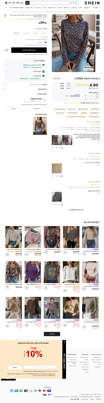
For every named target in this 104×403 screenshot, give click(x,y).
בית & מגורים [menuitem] (29, 7)
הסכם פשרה (98, 367)
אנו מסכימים (47, 387)
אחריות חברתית (97, 362)
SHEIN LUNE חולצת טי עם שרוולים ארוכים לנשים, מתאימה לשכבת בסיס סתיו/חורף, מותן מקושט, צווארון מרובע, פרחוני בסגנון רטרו (13, 284)
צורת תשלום (73, 359)
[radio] (43, 33)
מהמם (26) (84, 113)
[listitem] (40, 126)
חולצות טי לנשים (62, 12)
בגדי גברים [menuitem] (38, 7)
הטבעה (92, 399)
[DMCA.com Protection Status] (44, 394)
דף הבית (98, 12)
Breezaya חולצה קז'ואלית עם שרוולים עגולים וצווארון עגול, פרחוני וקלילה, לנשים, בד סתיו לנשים (90, 251)
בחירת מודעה (84, 399)
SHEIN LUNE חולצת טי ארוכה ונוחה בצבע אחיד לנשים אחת (33, 284)
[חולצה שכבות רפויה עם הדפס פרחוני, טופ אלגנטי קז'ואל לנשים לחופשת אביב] (13, 237)
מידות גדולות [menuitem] (51, 7)
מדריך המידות (84, 367)
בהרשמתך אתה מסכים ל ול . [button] (40, 371)
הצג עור (52, 334)
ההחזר (86, 372)
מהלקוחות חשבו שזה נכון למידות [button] (35, 39)
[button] (9, 3)
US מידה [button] (39, 28)
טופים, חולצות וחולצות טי (74, 12)
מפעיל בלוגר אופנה (96, 359)
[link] (18, 3)
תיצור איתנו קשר (72, 357)
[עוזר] (62, 148)
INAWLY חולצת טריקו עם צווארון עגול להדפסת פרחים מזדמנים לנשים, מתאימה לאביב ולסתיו (52, 284)
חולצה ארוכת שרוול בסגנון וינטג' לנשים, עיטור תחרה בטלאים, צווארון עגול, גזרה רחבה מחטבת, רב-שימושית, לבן (71, 284)
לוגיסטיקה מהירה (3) (59, 109)
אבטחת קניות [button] (37, 76)
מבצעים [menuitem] (74, 7)
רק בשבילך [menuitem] (87, 7)
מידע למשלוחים (84, 357)
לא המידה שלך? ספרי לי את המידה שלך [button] (36, 45)
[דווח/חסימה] (53, 148)
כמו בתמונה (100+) (72, 113)
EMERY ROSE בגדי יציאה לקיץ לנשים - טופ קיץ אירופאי (71, 249)
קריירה (99, 364)
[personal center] (22, 3)
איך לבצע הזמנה (84, 362)
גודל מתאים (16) (94, 113)
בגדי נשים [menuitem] (67, 7)
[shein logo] (92, 3)
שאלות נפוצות (72, 366)
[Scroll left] (8, 8)
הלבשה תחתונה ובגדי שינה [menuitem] (15, 7)
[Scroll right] (6, 8)
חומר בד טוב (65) (83, 109)
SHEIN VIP (85, 369)
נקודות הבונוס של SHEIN (71, 362)
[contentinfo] (26, 391)
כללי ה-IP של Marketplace (61, 396)
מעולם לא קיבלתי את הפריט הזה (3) (76, 116)
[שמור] (7, 50)
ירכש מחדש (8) (95, 109)
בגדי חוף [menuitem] (59, 7)
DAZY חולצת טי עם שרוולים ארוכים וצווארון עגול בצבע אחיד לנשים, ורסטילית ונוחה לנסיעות (52, 322)
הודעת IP (98, 399)
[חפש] (27, 3)
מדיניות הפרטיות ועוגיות (87, 396)
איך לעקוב (85, 364)
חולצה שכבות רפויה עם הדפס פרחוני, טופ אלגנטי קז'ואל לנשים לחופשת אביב (13, 249)
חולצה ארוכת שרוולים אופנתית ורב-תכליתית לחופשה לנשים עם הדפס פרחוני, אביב (52, 249)
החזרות (86, 359)
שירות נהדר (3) (60, 113)
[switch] (66, 103)
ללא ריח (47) (71, 109)
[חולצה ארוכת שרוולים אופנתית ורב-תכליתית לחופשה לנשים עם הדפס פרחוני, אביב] (52, 237)
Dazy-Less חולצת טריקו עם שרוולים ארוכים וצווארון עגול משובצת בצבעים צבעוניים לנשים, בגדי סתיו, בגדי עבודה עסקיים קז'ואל (90, 322)
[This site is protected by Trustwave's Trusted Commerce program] (49, 394)
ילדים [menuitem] (44, 7)
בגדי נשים (84, 12)
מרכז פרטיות (98, 396)
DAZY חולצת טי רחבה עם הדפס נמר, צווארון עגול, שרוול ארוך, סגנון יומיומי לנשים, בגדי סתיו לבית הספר (33, 322)
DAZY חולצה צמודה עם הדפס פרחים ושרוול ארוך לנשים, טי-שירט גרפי (13, 322)
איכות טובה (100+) (94, 116)
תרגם (98, 141)
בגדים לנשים (91, 12)
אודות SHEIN (97, 357)
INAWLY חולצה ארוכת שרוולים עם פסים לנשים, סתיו (33, 249)
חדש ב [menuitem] (80, 7)
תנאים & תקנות (74, 396)
